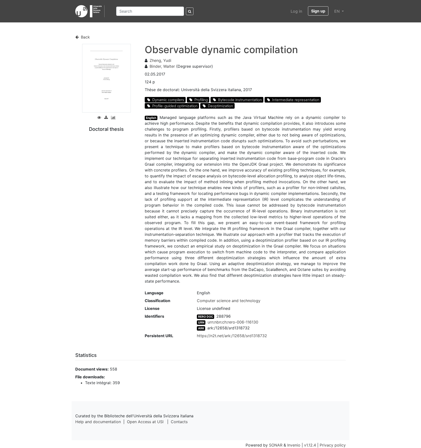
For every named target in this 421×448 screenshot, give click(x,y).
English (151, 118)
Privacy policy (333, 445)
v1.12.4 (310, 445)
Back (85, 37)
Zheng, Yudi (160, 60)
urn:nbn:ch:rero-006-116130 (233, 322)
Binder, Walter (162, 66)
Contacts (179, 421)
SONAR (275, 445)
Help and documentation (98, 421)
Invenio (293, 445)
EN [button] (337, 11)
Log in (296, 11)
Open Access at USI (145, 421)
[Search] (189, 11)
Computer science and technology (228, 300)
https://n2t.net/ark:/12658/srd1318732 (232, 335)
